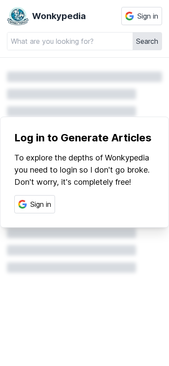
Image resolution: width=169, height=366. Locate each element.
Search (147, 41)
